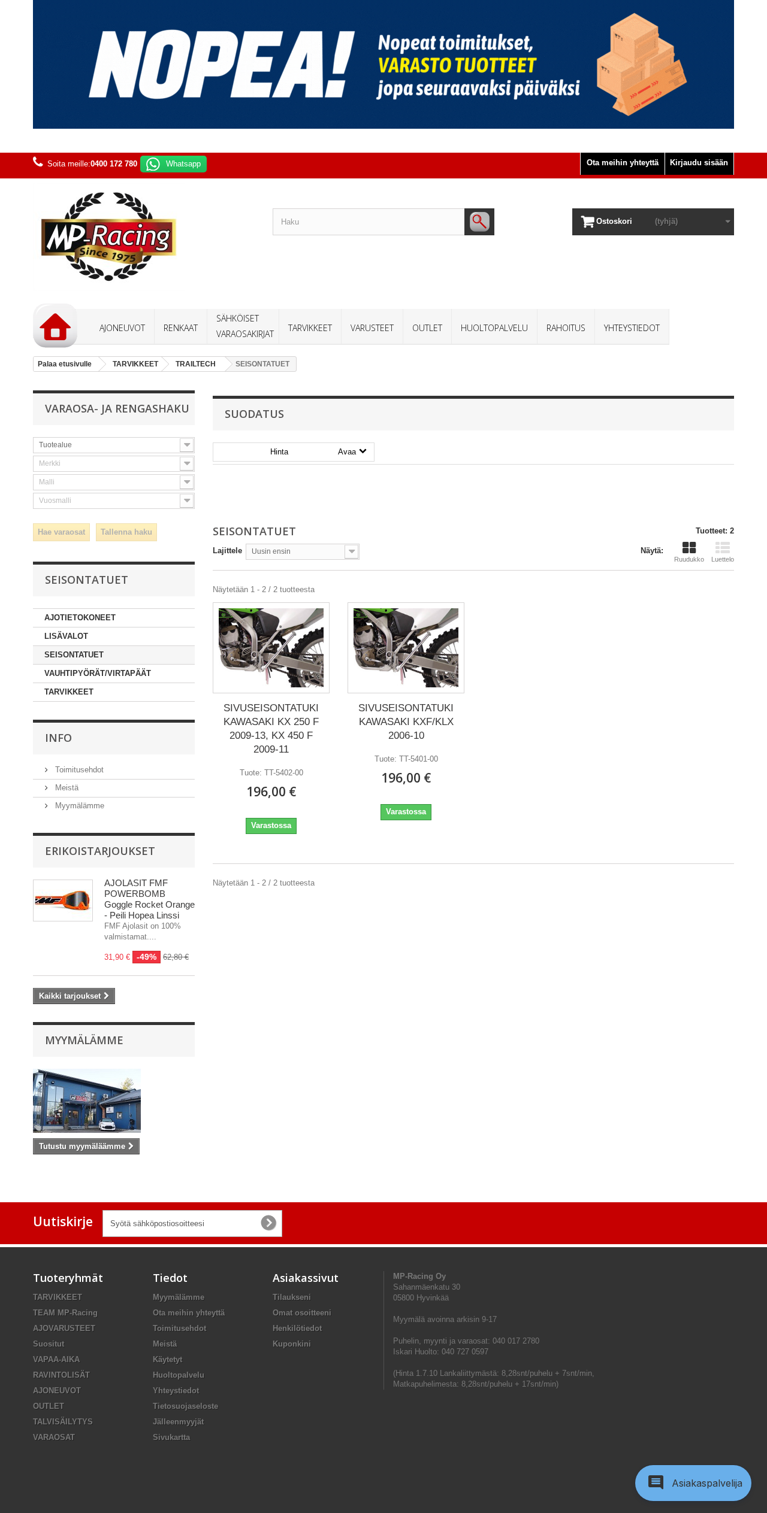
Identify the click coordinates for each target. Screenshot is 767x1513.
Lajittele (227, 550)
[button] (693, 1483)
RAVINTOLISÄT (61, 1375)
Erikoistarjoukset (100, 851)
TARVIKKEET (68, 691)
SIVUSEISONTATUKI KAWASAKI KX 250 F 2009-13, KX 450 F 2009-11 (271, 728)
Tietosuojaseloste (185, 1406)
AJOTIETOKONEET (80, 617)
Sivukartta (171, 1437)
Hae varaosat (61, 531)
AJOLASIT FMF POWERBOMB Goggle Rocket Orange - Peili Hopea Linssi (149, 899)
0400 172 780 (113, 163)
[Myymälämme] (114, 1101)
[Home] (55, 326)
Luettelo (722, 559)
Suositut (48, 1343)
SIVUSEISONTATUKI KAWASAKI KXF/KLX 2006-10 (406, 721)
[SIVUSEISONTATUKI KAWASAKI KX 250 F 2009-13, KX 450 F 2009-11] (271, 647)
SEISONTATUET (74, 654)
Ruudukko (689, 559)
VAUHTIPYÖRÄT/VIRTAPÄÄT (97, 673)
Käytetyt (167, 1359)
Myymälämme (78, 805)
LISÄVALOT (66, 636)
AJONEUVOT (57, 1390)
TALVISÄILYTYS (63, 1421)
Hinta (313, 451)
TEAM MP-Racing (65, 1312)
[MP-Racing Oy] (144, 237)
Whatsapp (183, 163)
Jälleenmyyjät (178, 1421)
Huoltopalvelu (178, 1375)
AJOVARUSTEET (64, 1328)
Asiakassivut (306, 1278)
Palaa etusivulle (65, 364)
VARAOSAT (54, 1437)
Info (58, 737)
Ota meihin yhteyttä (623, 162)
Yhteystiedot (176, 1390)
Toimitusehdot (78, 769)
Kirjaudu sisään (699, 162)
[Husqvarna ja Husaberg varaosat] (383, 64)
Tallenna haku (126, 531)
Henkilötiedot (297, 1328)
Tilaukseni (292, 1297)
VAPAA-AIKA (56, 1359)
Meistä (65, 787)
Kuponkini (292, 1343)
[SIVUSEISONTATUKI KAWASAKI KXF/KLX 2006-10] (406, 647)
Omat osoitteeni (302, 1312)
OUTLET (48, 1406)
